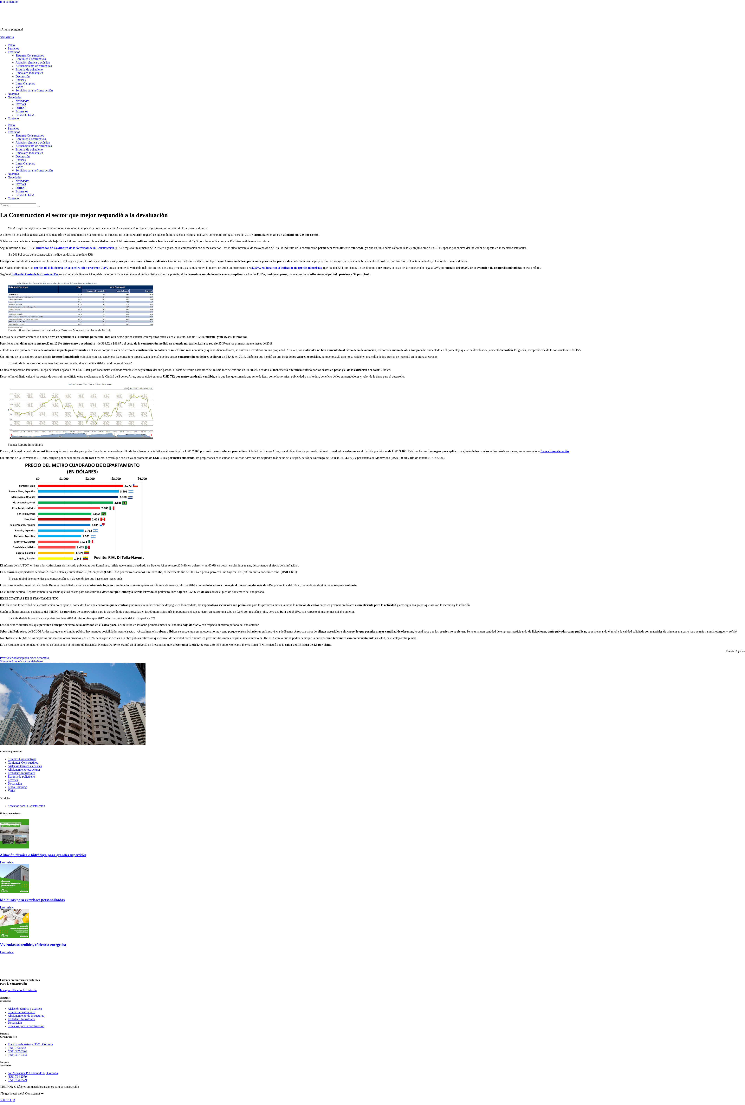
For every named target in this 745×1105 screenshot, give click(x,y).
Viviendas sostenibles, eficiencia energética (33, 945)
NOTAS (21, 104)
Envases (21, 80)
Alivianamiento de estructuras (34, 66)
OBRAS (21, 108)
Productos (14, 52)
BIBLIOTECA (25, 115)
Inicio (11, 45)
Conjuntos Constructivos (31, 59)
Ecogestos (22, 111)
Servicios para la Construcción (34, 90)
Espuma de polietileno (29, 69)
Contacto (13, 118)
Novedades (15, 97)
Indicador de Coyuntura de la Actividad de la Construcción (75, 248)
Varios (19, 87)
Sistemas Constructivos (30, 55)
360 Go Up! (7, 1100)
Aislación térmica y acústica (33, 62)
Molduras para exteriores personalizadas (32, 900)
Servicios (13, 48)
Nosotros (13, 94)
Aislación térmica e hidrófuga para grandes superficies (43, 855)
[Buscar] (38, 206)
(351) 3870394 (7, 37)
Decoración (23, 76)
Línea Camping (25, 83)
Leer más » (7, 862)
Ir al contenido (9, 1)
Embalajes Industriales (29, 73)
